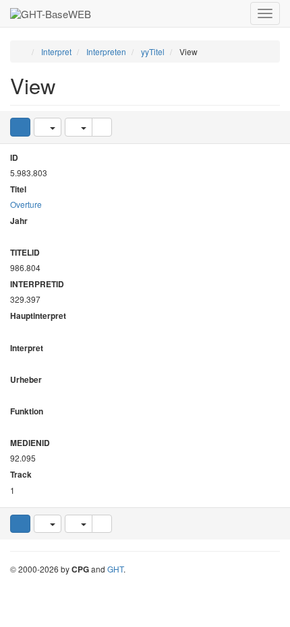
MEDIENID (30, 443)
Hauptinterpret (38, 316)
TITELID (25, 252)
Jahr (19, 221)
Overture (26, 204)
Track (21, 474)
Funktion (26, 411)
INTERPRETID (37, 284)
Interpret (56, 51)
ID (14, 157)
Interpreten (106, 51)
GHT (115, 569)
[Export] (78, 127)
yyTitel (153, 51)
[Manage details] (47, 127)
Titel (18, 189)
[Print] (102, 127)
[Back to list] (20, 127)
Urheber (26, 379)
